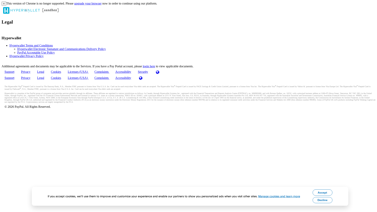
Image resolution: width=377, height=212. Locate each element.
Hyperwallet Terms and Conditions (31, 45)
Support (9, 71)
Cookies (56, 71)
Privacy (25, 71)
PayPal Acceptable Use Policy (36, 52)
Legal (40, 71)
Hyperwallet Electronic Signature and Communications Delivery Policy (61, 49)
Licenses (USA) (78, 71)
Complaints (101, 71)
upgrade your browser (88, 3)
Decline (323, 200)
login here (149, 66)
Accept (322, 192)
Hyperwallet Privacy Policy (26, 56)
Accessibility (123, 71)
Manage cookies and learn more (279, 196)
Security (143, 71)
